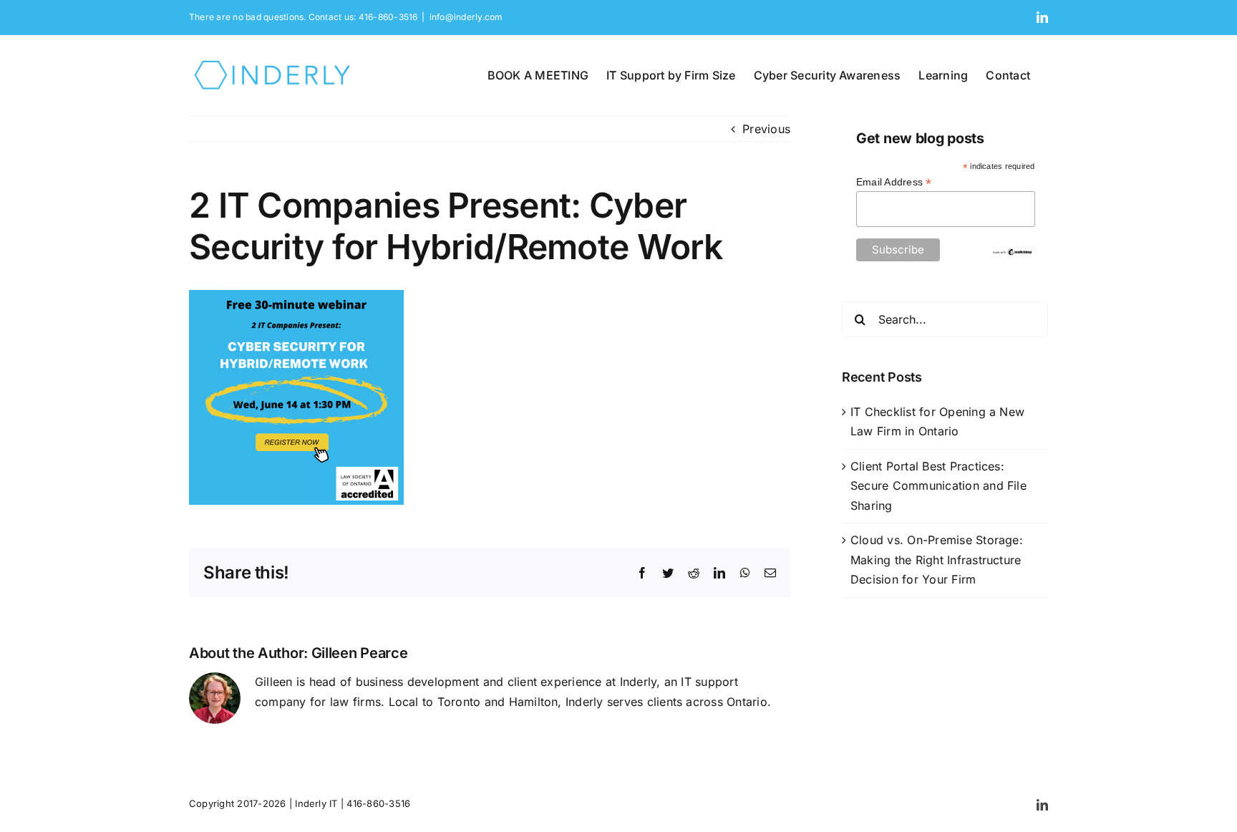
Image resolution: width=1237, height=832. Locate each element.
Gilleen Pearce (359, 653)
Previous (766, 129)
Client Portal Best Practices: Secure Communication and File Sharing (938, 486)
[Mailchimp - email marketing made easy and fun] (1012, 253)
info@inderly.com (466, 16)
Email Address (894, 182)
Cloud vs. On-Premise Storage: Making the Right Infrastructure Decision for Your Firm (936, 559)
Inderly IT (316, 803)
